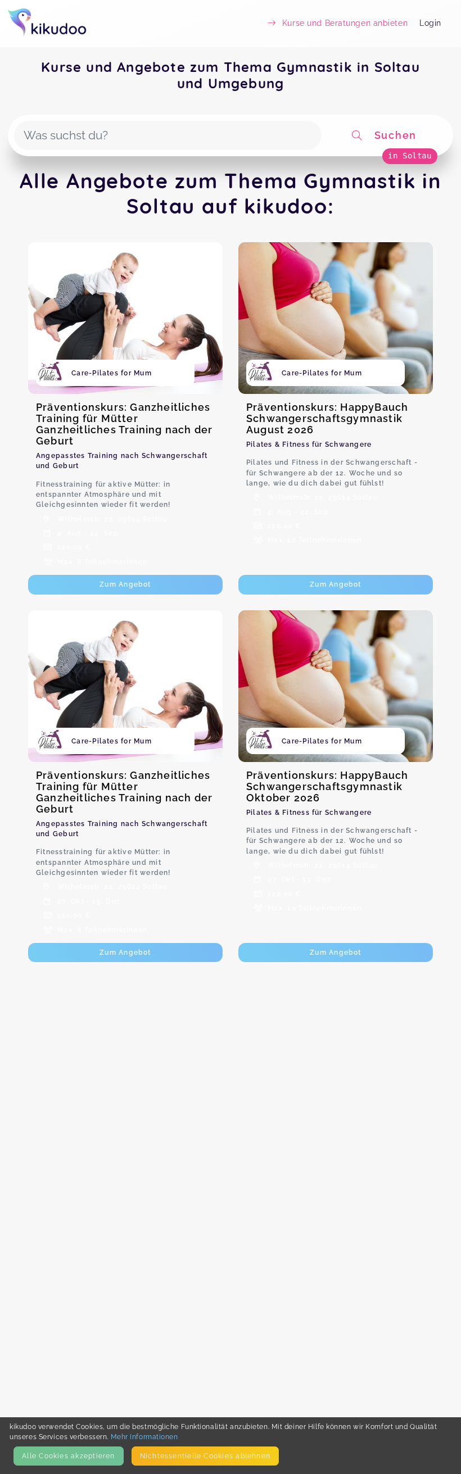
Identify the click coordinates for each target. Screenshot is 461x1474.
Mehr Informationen (144, 1436)
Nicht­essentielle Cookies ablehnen (205, 1456)
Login (430, 23)
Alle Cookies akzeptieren (68, 1456)
